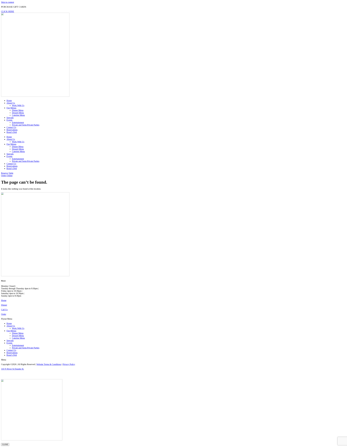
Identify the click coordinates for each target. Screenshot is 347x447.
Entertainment (18, 122)
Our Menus (11, 108)
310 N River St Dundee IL (12, 369)
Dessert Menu (18, 113)
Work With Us (18, 105)
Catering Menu (18, 115)
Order (3, 314)
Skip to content (7, 2)
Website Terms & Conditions (48, 364)
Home (9, 100)
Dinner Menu (17, 110)
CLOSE (5, 444)
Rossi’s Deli (12, 132)
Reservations (12, 130)
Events (9, 120)
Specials (10, 117)
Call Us (4, 309)
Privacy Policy (69, 364)
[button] (173, 319)
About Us (11, 103)
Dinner (4, 305)
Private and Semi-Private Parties (25, 125)
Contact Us (11, 127)
